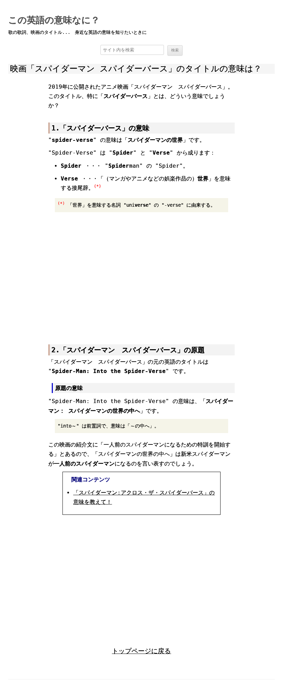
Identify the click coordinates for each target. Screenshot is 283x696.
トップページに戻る (141, 651)
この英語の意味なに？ (54, 20)
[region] (141, 274)
